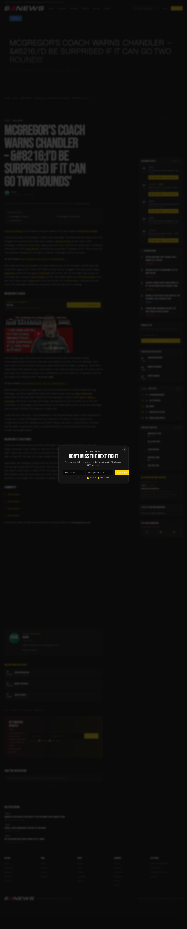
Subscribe (122, 472)
